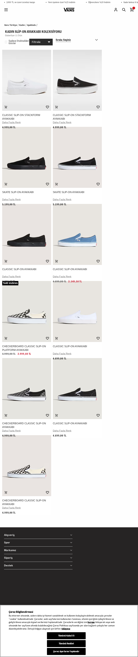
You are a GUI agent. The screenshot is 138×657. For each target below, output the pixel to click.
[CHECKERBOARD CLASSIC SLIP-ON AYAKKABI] (26, 388)
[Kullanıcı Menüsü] (115, 9)
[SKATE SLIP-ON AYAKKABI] (26, 157)
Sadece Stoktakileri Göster (19, 42)
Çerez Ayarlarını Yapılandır (66, 651)
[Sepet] (132, 9)
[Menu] (6, 9)
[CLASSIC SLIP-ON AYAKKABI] (26, 234)
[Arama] (123, 9)
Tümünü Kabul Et (66, 635)
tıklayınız (65, 628)
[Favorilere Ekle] (47, 107)
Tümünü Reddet (66, 643)
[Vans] (69, 10)
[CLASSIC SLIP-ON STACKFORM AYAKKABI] (26, 80)
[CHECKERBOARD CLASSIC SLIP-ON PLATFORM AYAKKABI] (26, 311)
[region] (69, 631)
